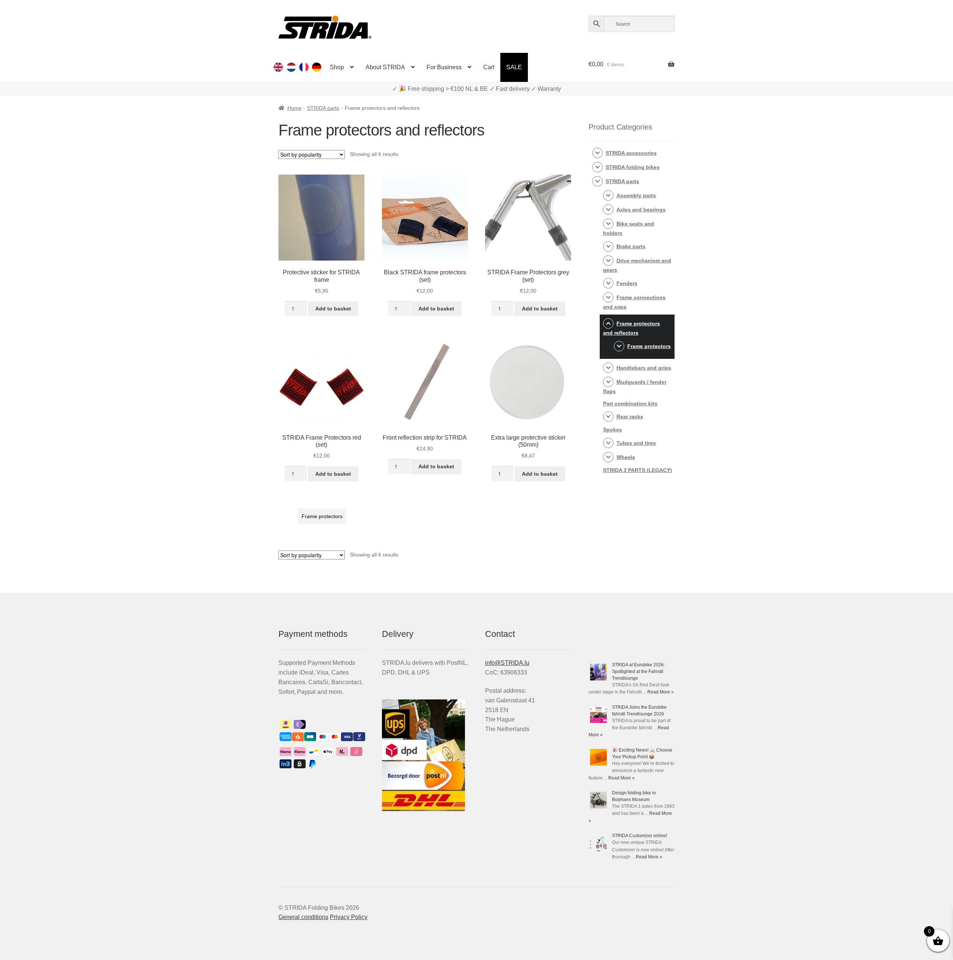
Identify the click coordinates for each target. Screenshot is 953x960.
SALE (514, 67)
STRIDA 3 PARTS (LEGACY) (637, 470)
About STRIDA (385, 67)
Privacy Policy (348, 917)
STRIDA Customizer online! (639, 835)
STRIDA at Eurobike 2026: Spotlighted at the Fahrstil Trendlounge (638, 671)
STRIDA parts (323, 108)
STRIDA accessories (631, 153)
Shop (337, 67)
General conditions (303, 917)
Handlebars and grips (643, 368)
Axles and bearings (641, 210)
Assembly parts (636, 195)
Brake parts (631, 246)
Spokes (612, 430)
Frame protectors (322, 516)
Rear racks (629, 417)
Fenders (626, 283)
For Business (444, 67)
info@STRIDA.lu (507, 663)
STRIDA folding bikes (633, 167)
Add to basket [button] (333, 309)
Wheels (625, 457)
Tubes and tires (636, 443)
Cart (488, 67)
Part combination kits (630, 403)
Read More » (660, 692)
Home (294, 108)
